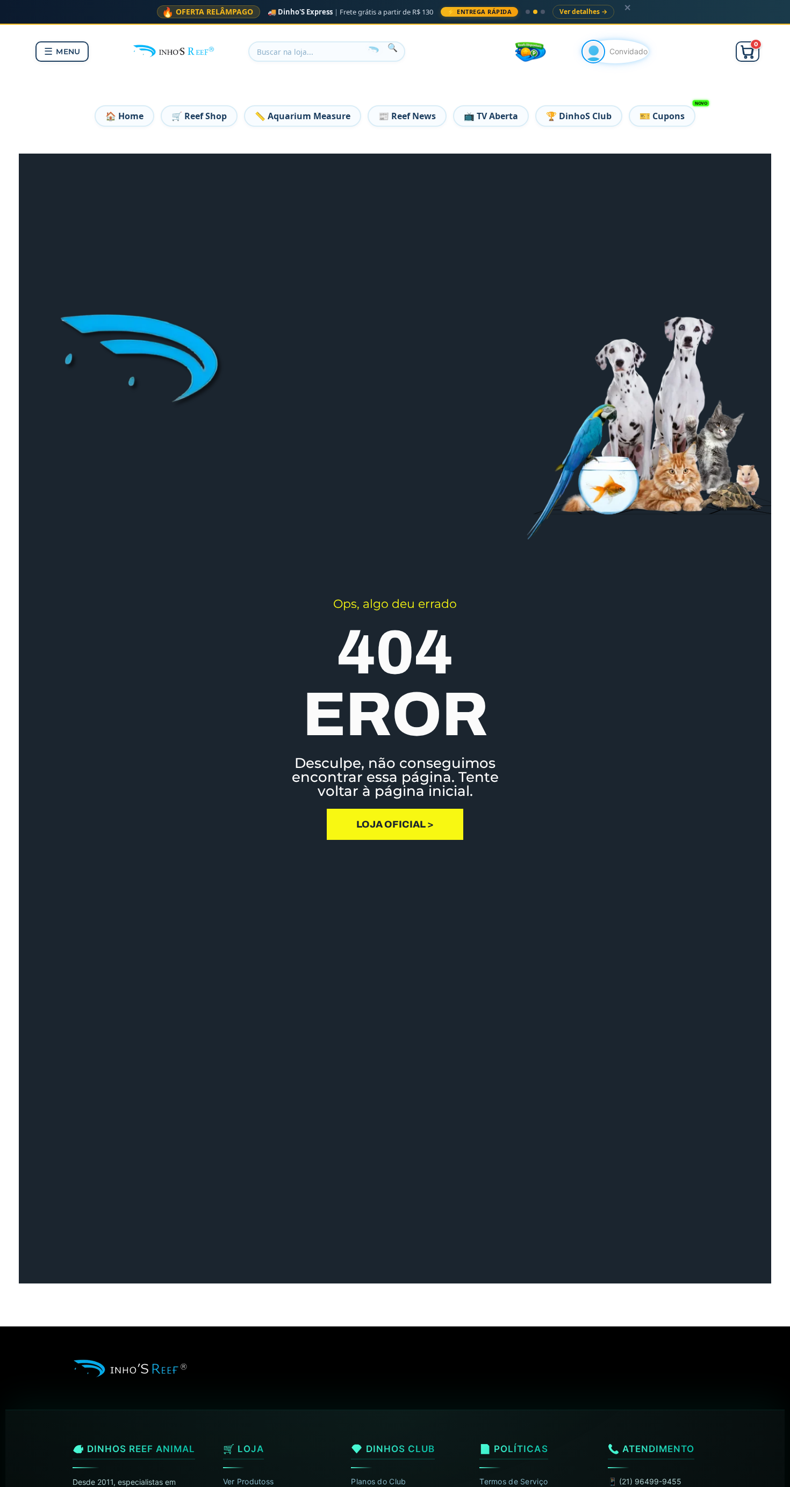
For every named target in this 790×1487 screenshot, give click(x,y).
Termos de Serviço (513, 1481)
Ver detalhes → (583, 11)
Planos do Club (378, 1481)
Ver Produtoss (248, 1481)
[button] (747, 51)
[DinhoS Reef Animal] (174, 49)
